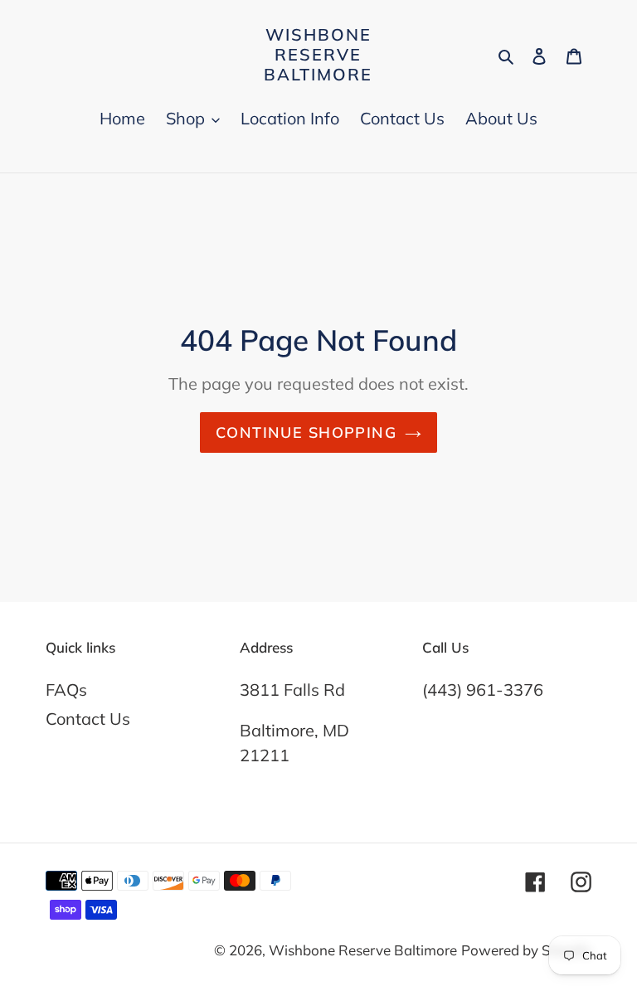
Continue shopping (306, 432)
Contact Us (88, 718)
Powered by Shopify (526, 950)
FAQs (66, 689)
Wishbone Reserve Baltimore (318, 55)
